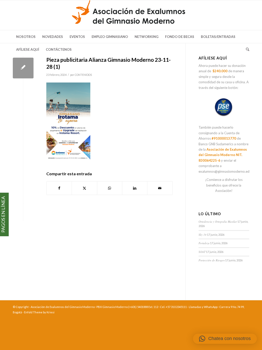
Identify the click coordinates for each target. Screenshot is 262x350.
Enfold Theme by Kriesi (39, 312)
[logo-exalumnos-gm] (131, 15)
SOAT (202, 252)
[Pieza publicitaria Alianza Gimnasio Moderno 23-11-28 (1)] (23, 68)
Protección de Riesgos (212, 260)
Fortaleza (204, 243)
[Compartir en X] (84, 188)
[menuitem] (26, 36)
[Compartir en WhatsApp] (109, 188)
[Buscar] (246, 49)
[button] (225, 339)
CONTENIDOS (83, 74)
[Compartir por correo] (159, 188)
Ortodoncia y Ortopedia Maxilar (218, 221)
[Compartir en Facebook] (59, 188)
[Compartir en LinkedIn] (134, 188)
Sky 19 (202, 234)
